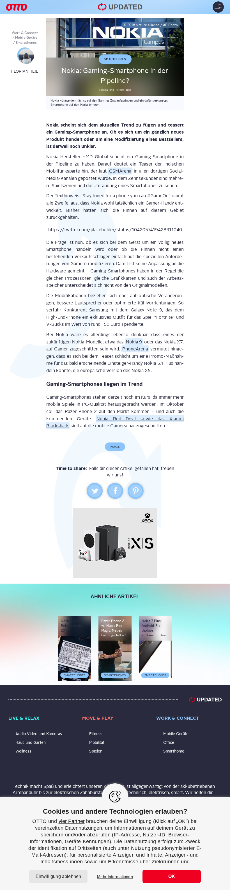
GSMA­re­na (120, 171)
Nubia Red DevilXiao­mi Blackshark (115, 422)
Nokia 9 (134, 342)
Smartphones (26, 43)
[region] (115, 843)
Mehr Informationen (115, 876)
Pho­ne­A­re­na (135, 349)
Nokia (115, 446)
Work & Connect (25, 33)
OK (171, 876)
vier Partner (72, 821)
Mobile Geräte (26, 38)
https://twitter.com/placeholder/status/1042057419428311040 (115, 229)
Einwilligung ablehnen (58, 876)
